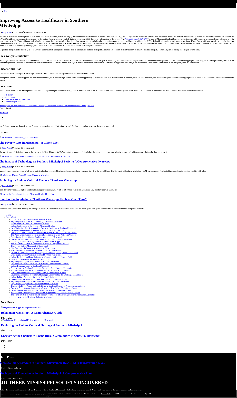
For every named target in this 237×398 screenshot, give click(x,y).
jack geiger (8, 95)
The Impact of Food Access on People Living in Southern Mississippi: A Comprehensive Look (48, 286)
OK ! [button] (117, 394)
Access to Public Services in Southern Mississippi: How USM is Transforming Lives (44, 288)
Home (6, 11)
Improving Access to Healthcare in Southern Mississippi (32, 219)
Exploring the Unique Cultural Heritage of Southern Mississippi (35, 255)
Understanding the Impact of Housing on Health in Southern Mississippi (39, 279)
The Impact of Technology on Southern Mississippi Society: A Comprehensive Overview (45, 293)
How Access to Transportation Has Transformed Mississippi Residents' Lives (41, 290)
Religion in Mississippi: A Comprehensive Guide (30, 259)
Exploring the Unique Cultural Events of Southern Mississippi (35, 261)
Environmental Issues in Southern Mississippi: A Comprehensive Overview (40, 264)
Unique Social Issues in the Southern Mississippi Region (33, 226)
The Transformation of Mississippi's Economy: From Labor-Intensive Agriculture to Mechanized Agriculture (53, 295)
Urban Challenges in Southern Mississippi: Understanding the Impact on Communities (44, 253)
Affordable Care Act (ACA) (136, 39)
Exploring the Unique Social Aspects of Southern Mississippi (34, 284)
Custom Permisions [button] (131, 394)
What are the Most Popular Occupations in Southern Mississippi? (36, 250)
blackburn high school (12, 101)
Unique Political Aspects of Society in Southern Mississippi (34, 277)
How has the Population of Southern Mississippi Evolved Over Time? (38, 230)
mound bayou (9, 97)
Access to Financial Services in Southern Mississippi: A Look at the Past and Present (44, 233)
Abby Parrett (7, 32)
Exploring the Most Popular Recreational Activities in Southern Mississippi (40, 281)
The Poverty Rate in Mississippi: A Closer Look (29, 246)
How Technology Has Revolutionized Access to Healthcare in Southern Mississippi (43, 228)
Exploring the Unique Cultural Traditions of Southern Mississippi (36, 237)
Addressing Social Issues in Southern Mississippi (30, 224)
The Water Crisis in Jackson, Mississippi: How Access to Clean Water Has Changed (43, 235)
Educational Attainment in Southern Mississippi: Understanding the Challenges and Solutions (47, 275)
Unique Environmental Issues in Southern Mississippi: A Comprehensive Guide (42, 257)
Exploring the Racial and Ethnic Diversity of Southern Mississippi (36, 221)
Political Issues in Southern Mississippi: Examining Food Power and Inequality (41, 268)
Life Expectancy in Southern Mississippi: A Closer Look (33, 248)
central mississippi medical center (17, 99)
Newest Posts (11, 217)
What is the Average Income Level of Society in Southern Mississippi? (38, 273)
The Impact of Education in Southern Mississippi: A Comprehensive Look (40, 244)
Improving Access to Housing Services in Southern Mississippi (35, 241)
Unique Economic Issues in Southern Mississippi (30, 266)
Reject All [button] (148, 394)
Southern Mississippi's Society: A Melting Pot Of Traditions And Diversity (40, 270)
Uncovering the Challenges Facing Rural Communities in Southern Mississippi (41, 239)
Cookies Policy (106, 394)
